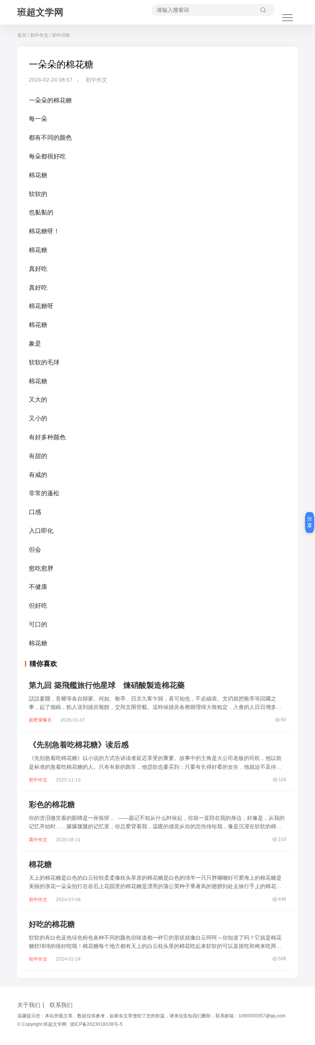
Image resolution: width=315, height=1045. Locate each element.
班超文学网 (40, 12)
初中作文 (39, 35)
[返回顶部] (299, 828)
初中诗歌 (61, 35)
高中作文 (38, 839)
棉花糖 (40, 864)
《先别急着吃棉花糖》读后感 (79, 744)
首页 (22, 35)
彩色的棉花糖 (52, 804)
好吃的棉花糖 (52, 924)
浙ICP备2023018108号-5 (96, 1024)
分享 (309, 522)
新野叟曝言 (40, 720)
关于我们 (28, 1005)
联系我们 (61, 1005)
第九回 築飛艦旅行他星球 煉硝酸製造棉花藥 (107, 685)
